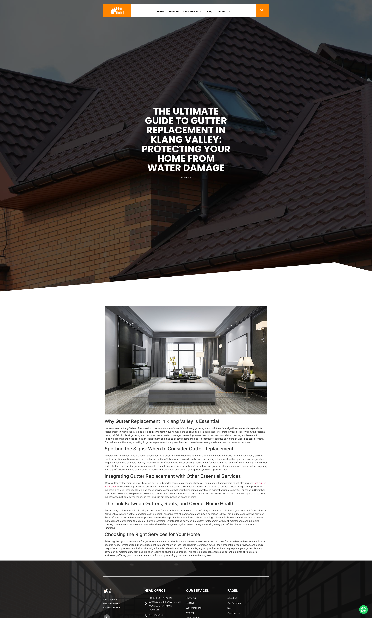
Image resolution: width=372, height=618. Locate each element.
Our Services (190, 11)
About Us (173, 11)
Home (160, 11)
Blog (209, 11)
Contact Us (223, 11)
